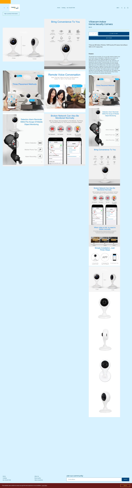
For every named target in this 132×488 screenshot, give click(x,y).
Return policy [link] (38, 478)
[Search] (7, 7)
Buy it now (109, 38)
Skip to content (5, 1)
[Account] (124, 7)
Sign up (125, 479)
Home (4, 476)
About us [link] (37, 476)
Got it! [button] (125, 485)
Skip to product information (11, 13)
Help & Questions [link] (39, 480)
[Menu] (4, 7)
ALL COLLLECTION (7, 480)
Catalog (5, 478)
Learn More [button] (44, 485)
